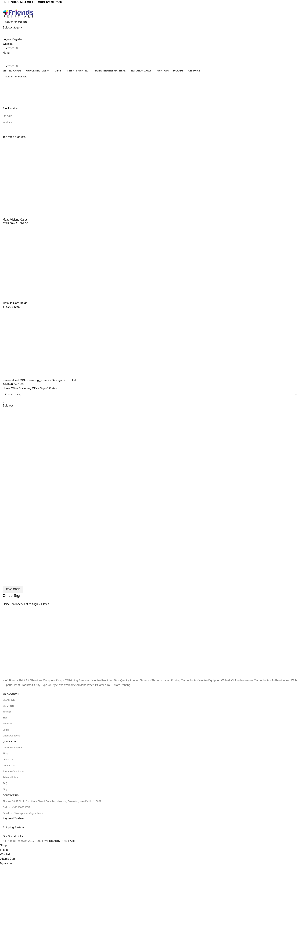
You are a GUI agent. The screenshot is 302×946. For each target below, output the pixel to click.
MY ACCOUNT (11, 693)
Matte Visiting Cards (15, 219)
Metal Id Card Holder (15, 302)
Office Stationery (21, 388)
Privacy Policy (10, 777)
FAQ (5, 783)
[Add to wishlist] (25, 581)
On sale (7, 115)
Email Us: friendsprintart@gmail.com (23, 813)
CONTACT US (11, 795)
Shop (5, 753)
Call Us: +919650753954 (16, 807)
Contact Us (9, 765)
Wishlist (7, 711)
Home (7, 388)
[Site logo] (18, 13)
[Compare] (7, 581)
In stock (7, 122)
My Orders (8, 705)
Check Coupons (11, 735)
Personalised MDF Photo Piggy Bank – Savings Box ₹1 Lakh (40, 380)
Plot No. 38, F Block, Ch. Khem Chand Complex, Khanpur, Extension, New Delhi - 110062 (52, 801)
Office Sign (12, 595)
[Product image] (51, 528)
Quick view (16, 581)
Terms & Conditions (13, 771)
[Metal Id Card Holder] (40, 264)
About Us (8, 759)
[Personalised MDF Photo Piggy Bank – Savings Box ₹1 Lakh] (40, 344)
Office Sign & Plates (36, 604)
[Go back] (9, 92)
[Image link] (29, 822)
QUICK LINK (10, 741)
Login (6, 729)
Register (7, 723)
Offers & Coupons (12, 747)
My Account (9, 699)
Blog (5, 717)
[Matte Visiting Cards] (40, 179)
